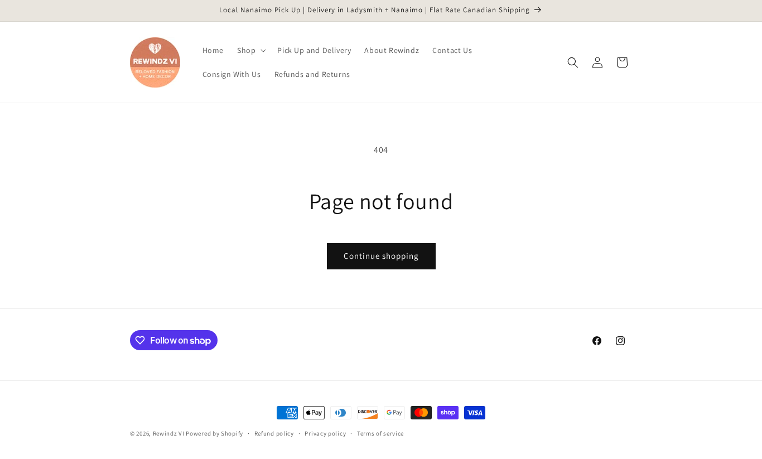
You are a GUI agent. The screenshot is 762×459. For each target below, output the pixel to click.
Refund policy (274, 433)
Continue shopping (381, 255)
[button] (250, 50)
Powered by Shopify (214, 433)
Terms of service (380, 433)
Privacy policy (325, 433)
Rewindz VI (169, 433)
